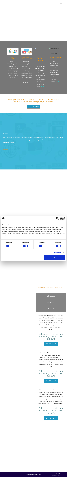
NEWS (58, 473)
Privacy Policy (55, 476)
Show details (57, 252)
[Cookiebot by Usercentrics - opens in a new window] (57, 218)
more (16, 80)
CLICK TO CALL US (33, 106)
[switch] (25, 246)
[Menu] (61, 4)
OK (55, 257)
